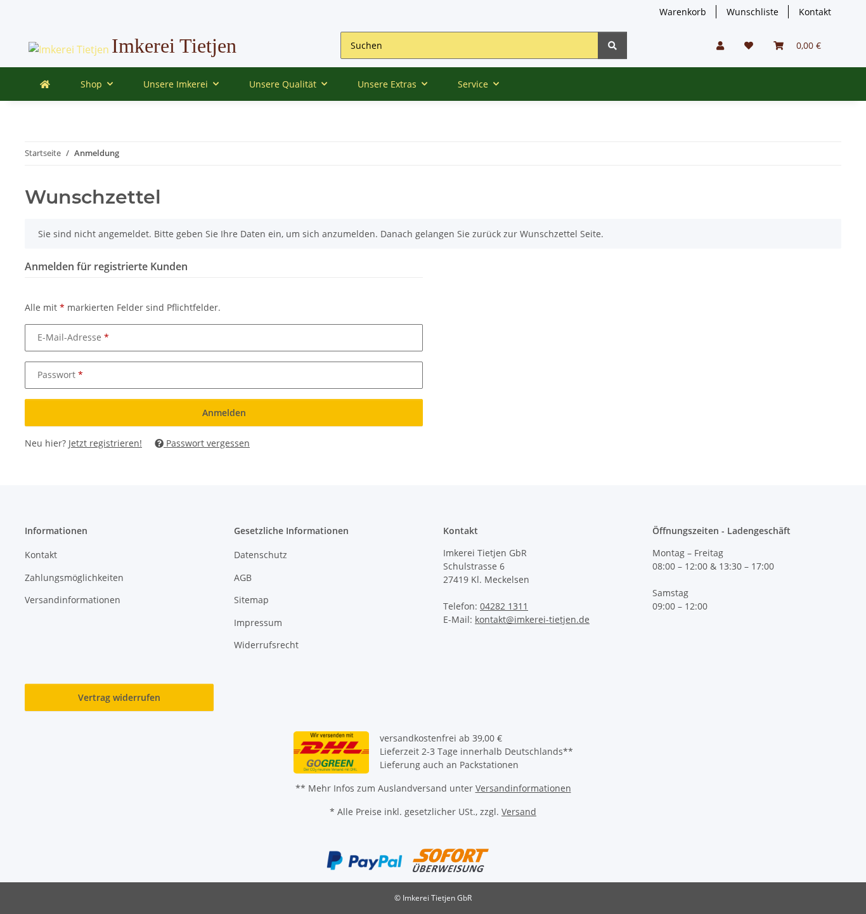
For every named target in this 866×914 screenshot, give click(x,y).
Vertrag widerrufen (119, 697)
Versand (518, 812)
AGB (243, 577)
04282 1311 (504, 606)
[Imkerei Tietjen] (45, 84)
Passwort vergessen (207, 443)
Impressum (258, 623)
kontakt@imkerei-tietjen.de (532, 619)
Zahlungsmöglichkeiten (74, 577)
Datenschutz (260, 555)
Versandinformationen (72, 600)
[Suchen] (612, 45)
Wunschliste (753, 12)
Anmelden (224, 413)
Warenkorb (682, 12)
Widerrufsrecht (266, 645)
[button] (720, 45)
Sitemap (251, 600)
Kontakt (815, 12)
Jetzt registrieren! (105, 443)
